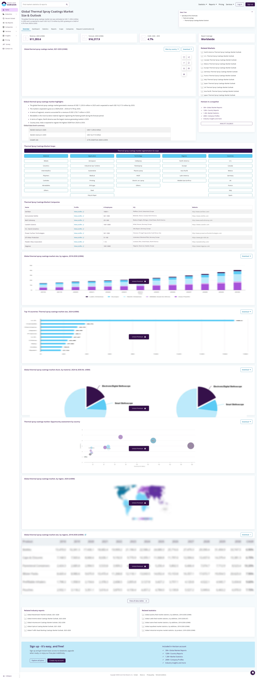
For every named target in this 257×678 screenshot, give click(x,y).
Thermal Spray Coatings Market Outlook (197, 20)
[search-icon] (67, 4)
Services (229, 4)
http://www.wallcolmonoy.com (202, 220)
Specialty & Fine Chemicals (189, 16)
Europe (184, 166)
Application (92, 156)
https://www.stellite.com (200, 216)
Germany (230, 176)
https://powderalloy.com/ (200, 242)
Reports (212, 4)
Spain (230, 195)
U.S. (230, 161)
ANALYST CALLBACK (226, 123)
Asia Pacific (184, 171)
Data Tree (183, 12)
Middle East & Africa (184, 180)
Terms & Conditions (161, 675)
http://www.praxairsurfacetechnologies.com (207, 233)
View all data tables (136, 601)
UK (230, 180)
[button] (189, 15)
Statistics (201, 4)
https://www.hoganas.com (201, 246)
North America (184, 161)
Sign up (250, 4)
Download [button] (186, 49)
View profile (78, 212)
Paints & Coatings (188, 18)
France (230, 185)
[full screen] (184, 57)
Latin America (184, 176)
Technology (138, 156)
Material (46, 156)
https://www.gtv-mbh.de (200, 237)
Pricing (221, 4)
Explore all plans (38, 660)
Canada (230, 166)
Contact (136, 675)
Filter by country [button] (171, 49)
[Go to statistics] (85, 534)
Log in (240, 4)
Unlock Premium (137, 281)
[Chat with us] (252, 672)
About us (142, 675)
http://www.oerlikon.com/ (200, 212)
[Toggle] (180, 15)
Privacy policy (150, 675)
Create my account (56, 660)
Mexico (230, 171)
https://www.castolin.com (200, 224)
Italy (230, 190)
